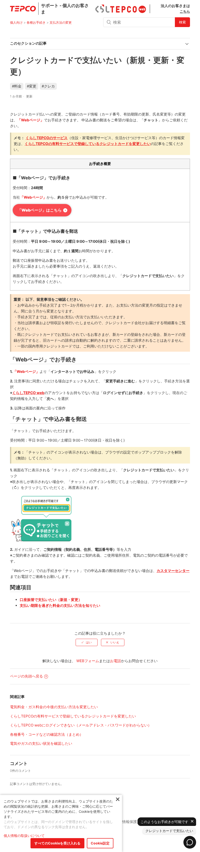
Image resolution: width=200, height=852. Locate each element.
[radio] (87, 642)
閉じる (118, 799)
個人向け (16, 22)
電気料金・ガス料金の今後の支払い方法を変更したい (54, 707)
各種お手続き (36, 22)
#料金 (16, 86)
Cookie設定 (100, 843)
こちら (185, 11)
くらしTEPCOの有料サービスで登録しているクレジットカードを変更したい (73, 716)
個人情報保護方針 (129, 821)
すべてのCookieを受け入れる (57, 843)
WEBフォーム (87, 660)
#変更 (31, 86)
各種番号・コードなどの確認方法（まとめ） (46, 734)
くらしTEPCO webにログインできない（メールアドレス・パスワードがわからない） (80, 725)
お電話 (115, 660)
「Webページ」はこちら (40, 210)
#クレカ (48, 86)
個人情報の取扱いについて (24, 835)
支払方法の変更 (61, 22)
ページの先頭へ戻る (26, 676)
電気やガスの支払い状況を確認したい (41, 743)
